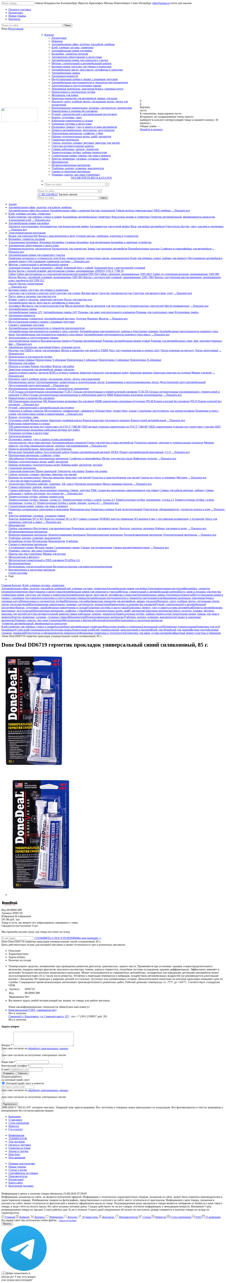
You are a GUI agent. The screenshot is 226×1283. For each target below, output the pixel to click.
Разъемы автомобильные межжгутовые (126, 340)
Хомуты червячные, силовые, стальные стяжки (80, 158)
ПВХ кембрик (162, 210)
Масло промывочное (176, 305)
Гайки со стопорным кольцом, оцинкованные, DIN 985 (186, 274)
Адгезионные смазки (21, 547)
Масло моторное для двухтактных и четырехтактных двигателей (124, 305)
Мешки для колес (201, 372)
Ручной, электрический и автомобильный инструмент (84, 114)
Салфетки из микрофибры (85, 458)
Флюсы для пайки (63, 366)
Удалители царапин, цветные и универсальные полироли (168, 442)
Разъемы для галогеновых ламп (155, 312)
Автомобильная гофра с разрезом (70, 210)
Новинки (57, 41)
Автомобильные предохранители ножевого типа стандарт (43, 331)
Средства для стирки (68, 293)
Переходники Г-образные (82, 359)
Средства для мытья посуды (115, 293)
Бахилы (128, 483)
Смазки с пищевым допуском (26, 324)
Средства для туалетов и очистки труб (31, 293)
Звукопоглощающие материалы (67, 534)
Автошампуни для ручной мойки (110, 226)
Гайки (12, 274)
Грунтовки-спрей (18, 420)
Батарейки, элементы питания (70, 53)
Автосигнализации (20, 436)
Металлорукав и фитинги (23, 556)
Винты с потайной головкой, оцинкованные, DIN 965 (50, 277)
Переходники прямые (21, 359)
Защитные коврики (141, 372)
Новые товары (17, 1166)
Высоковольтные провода (56, 340)
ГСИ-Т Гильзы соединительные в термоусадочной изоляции (100, 391)
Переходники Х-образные (145, 359)
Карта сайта (15, 1182)
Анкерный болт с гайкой (78, 267)
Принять (7, 1223)
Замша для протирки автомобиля (107, 248)
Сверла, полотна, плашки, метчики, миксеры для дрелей (86, 142)
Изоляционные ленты (21, 382)
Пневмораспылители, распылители (29, 248)
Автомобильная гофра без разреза (28, 210)
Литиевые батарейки (51, 242)
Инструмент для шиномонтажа (52, 528)
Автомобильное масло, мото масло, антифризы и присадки (87, 69)
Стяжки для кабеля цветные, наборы (181, 490)
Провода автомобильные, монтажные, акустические (83, 130)
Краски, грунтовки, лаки (67, 117)
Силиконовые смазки (67, 547)
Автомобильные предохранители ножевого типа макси (117, 334)
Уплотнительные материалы (180, 534)
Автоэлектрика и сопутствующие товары (76, 85)
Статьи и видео (17, 1169)
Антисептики (16, 483)
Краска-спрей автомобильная (148, 420)
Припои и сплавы (19, 366)
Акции (12, 204)
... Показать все (181, 210)
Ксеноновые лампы (186, 312)
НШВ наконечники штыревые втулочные (120, 401)
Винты (12, 277)
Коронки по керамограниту (25, 477)
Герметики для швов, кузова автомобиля (149, 632)
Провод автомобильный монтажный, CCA (145, 452)
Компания (14, 1116)
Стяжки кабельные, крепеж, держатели (75, 149)
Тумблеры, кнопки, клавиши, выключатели (78, 168)
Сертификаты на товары (23, 1173)
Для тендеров (16, 1141)
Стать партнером (18, 1122)
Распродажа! (59, 37)
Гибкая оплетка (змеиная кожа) (134, 210)
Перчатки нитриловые (88, 483)
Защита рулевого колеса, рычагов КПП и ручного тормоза (43, 372)
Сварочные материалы (65, 139)
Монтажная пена (80, 509)
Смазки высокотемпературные (131, 547)
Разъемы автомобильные (87, 340)
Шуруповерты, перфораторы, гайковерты (69, 410)
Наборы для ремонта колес (171, 528)
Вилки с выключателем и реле (56, 235)
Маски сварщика (112, 483)
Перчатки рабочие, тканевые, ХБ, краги (50, 483)
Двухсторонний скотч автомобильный (182, 382)
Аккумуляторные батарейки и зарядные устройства (120, 242)
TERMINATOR (17, 1138)
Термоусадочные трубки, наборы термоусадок (79, 152)
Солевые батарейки (77, 242)
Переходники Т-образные (113, 359)
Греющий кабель (33, 452)
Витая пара (15, 452)
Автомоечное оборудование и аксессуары (77, 56)
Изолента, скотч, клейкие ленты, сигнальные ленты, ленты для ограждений (54, 378)
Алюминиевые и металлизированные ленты (132, 382)
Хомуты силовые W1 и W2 (60, 518)
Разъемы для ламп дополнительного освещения (106, 312)
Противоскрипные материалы (105, 534)
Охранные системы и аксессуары (72, 123)
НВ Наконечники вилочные (25, 401)
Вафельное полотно (145, 458)
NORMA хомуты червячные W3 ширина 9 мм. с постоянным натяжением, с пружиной (151, 518)
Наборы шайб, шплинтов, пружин (81, 464)
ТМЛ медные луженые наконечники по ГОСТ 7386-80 (114, 426)
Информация (16, 1135)
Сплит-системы (17, 572)
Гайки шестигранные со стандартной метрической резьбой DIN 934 (58, 274)
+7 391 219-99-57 (47, 194)
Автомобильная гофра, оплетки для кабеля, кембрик (83, 44)
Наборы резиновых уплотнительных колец (34, 464)
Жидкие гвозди (199, 629)
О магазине (15, 1119)
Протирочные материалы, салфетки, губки (77, 133)
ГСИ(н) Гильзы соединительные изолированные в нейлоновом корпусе (63, 394)
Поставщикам (16, 1157)
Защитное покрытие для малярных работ (104, 372)
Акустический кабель (56, 452)
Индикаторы (40, 541)
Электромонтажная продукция (27, 232)
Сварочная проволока (21, 471)
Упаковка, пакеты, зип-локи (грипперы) (76, 174)
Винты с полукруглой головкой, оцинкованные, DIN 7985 (118, 277)
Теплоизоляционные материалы (143, 534)
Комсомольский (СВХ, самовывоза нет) (32, 1010)
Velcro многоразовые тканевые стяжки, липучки (61, 490)
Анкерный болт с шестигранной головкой (119, 267)
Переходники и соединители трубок (73, 91)
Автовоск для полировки (23, 226)
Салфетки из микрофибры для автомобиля (186, 248)
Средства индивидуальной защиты (73, 145)
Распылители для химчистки (69, 248)
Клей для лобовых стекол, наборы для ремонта (158, 258)
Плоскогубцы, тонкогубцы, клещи (116, 410)
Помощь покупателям (21, 1163)
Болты (12, 270)
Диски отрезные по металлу (177, 350)
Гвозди (12, 283)
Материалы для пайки (65, 95)
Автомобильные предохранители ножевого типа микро (49, 334)
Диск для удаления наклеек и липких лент (134, 350)
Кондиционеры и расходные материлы (31, 569)
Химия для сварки (96, 471)
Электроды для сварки (71, 471)
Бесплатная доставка (20, 1185)
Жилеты (104, 318)
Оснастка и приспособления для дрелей (116, 477)
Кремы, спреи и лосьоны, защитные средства (35, 299)
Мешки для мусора (54, 553)
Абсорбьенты (16, 458)
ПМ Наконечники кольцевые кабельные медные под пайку (44, 429)
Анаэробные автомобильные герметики (86, 216)
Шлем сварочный (46, 471)
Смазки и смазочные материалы (71, 171)
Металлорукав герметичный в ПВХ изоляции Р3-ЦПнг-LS (44, 560)
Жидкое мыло (89, 293)
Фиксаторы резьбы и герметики (130, 216)
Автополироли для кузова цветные (29, 442)
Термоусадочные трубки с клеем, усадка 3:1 (88, 499)
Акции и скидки (18, 1151)
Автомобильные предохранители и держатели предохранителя (90, 82)
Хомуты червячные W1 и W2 (26, 518)
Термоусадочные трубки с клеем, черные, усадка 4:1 (68, 502)
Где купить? (15, 1129)
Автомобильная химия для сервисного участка (80, 60)
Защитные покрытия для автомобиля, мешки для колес (85, 98)
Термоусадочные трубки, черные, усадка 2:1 (35, 499)
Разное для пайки (41, 366)
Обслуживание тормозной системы (49, 261)
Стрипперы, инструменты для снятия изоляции (166, 410)
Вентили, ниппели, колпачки (136, 528)
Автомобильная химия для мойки (72, 50)
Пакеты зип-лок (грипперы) (25, 553)
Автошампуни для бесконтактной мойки (64, 226)
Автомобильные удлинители (25, 318)
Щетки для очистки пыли (117, 458)
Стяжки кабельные (19, 490)
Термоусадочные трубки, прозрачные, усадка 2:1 (145, 499)
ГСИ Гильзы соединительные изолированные (36, 391)
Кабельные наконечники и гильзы (72, 120)
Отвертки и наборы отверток (26, 410)
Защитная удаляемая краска (65, 420)
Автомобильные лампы (66, 72)
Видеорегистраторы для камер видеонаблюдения (82, 566)
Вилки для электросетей (23, 235)
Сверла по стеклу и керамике (158, 477)
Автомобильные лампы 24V (60, 312)
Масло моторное (75, 305)
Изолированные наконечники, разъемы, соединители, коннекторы (92, 107)
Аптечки (81, 318)
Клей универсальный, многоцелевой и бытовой (122, 629)
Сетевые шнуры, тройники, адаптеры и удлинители (107, 235)
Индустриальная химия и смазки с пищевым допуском (85, 79)
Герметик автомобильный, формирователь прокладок (182, 216)
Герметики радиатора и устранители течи (33, 258)
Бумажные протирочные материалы (47, 458)
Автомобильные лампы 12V (25, 312)
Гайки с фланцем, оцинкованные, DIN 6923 (125, 274)
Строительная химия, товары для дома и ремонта (81, 155)
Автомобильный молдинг (59, 318)
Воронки (92, 318)
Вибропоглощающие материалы (27, 534)
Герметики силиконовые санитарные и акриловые (38, 509)
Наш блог (14, 1154)
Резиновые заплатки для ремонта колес (95, 528)
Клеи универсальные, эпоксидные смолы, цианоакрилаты (94, 258)
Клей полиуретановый (128, 509)
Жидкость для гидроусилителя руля (43, 305)
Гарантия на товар (19, 1147)
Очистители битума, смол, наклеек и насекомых (194, 226)
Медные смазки (44, 547)
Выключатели (56, 541)
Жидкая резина (39, 420)
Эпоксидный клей (82, 629)
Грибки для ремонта (20, 528)
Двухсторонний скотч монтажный (29, 385)
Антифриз (14, 305)
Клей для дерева (180, 629)
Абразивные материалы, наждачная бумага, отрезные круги (87, 88)
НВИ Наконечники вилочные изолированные (135, 394)
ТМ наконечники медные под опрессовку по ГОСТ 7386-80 (44, 426)
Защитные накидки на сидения (172, 372)
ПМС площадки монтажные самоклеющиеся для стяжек (125, 490)
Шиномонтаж (60, 161)
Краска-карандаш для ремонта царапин (106, 420)
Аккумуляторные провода (24, 340)
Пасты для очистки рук (78, 299)
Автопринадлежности (65, 76)
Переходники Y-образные (50, 359)
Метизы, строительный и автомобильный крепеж (81, 63)
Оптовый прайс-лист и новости (24, 1083)
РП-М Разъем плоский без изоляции (168, 401)
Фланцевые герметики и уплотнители (102, 632)
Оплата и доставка (19, 1144)
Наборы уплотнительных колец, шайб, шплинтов (81, 136)
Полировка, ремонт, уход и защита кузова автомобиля (84, 126)
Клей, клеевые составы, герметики (73, 47)
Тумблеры (72, 541)
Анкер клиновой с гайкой (47, 267)
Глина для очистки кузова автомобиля (110, 442)
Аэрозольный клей (19, 219)
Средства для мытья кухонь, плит (153, 293)
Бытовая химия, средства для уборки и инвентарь (81, 66)
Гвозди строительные (30, 283)
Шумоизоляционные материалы (71, 165)
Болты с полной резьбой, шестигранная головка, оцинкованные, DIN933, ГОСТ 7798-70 (70, 270)
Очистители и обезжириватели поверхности (52, 632)
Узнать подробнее (68, 1220)
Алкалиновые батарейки (23, 242)
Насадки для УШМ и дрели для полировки (34, 350)
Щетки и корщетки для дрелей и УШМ (84, 350)
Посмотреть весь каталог (91, 177)
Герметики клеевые (102, 509)
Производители (17, 1176)
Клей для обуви (160, 629)
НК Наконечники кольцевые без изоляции (68, 401)
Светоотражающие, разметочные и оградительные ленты (70, 382)
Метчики (181, 477)
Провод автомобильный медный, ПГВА (94, 452)
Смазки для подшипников (96, 547)
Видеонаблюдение (19, 563)
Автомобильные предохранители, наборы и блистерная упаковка (118, 331)
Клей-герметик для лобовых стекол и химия (35, 216)
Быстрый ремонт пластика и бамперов (197, 632)
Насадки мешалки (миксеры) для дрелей (66, 477)
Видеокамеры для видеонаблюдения (30, 566)
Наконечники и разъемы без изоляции (75, 111)
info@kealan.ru (161, 3)
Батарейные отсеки (20, 541)
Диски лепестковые (206, 350)
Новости (13, 1126)
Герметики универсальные (180, 626)
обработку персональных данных (48, 1048)
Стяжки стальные (88, 518)
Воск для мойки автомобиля (147, 226)
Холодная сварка (61, 629)
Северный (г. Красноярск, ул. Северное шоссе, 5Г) (38, 1016)
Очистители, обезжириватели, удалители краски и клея (176, 509)
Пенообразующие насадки (144, 248)
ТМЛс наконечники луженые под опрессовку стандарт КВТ (184, 426)
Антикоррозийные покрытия (69, 442)
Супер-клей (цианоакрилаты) (33, 629)
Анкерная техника (19, 267)
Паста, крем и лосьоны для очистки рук (32, 296)
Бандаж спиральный (103, 210)
